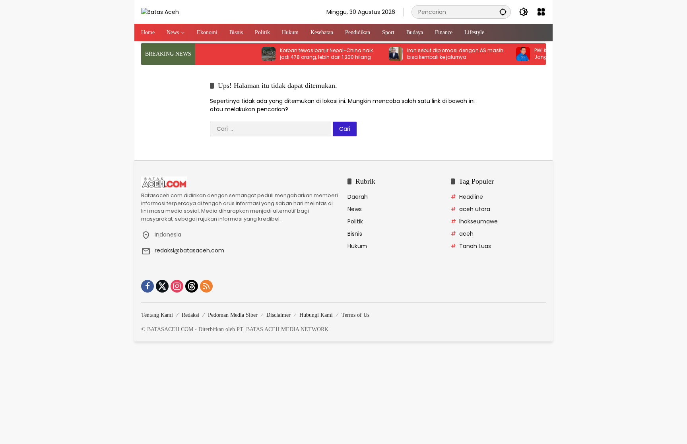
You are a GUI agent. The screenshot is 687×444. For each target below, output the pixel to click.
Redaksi (190, 315)
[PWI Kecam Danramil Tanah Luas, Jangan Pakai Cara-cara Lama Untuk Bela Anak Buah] (515, 54)
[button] (503, 11)
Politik (355, 221)
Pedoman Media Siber (233, 315)
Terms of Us (355, 315)
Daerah (357, 197)
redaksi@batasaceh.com (189, 250)
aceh (466, 234)
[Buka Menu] (541, 12)
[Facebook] (147, 286)
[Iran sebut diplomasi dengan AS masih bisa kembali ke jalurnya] (387, 54)
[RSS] (206, 286)
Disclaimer (278, 315)
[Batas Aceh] (160, 12)
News (354, 209)
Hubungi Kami (316, 315)
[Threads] (191, 286)
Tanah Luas (475, 246)
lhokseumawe (478, 221)
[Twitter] (162, 286)
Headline (471, 197)
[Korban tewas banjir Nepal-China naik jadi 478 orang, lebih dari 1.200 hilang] (260, 54)
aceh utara (474, 209)
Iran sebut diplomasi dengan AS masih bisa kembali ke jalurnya (447, 53)
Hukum (357, 246)
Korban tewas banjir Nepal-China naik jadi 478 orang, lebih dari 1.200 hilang (318, 53)
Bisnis (354, 234)
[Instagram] (177, 286)
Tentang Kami (157, 315)
